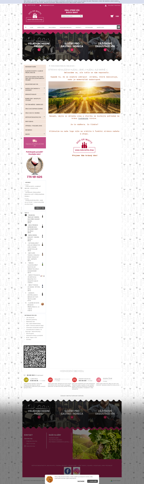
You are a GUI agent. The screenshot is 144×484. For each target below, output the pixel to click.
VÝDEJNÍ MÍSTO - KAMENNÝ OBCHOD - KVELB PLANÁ (33, 187)
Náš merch (28, 130)
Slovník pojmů (30, 333)
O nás (31, 27)
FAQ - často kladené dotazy (33, 323)
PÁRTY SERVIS (29, 121)
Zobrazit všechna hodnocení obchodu (72, 396)
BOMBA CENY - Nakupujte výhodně (33, 99)
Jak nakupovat (30, 317)
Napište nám (100, 27)
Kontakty (78, 27)
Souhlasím (93, 481)
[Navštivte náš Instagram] (76, 471)
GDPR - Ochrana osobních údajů (35, 325)
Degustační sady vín (31, 84)
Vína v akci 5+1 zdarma (32, 113)
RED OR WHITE (51, 465)
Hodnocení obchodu (66, 27)
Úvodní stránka (26, 27)
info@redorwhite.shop (31, 441)
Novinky (28, 182)
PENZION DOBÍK (72, 465)
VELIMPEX (89, 465)
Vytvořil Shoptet (116, 480)
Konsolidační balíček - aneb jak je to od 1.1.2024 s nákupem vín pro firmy (34, 202)
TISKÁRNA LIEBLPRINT (61, 465)
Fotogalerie (89, 27)
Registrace (117, 5)
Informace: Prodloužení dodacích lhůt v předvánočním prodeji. (34, 194)
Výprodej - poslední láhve (33, 125)
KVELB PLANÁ (97, 465)
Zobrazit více (39, 208)
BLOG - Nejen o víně (31, 337)
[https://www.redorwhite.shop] (34, 16)
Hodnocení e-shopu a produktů (34, 335)
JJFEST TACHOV (82, 465)
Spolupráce (52, 27)
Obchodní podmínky (31, 319)
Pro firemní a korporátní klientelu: (59, 441)
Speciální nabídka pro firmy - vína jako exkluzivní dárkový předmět (34, 78)
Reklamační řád (30, 321)
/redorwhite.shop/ (30, 446)
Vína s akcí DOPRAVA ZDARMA (34, 108)
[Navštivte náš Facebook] (67, 471)
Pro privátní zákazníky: (55, 440)
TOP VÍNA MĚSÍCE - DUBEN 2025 (34, 104)
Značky (27, 134)
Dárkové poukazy (30, 94)
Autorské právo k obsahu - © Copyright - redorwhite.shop (33, 330)
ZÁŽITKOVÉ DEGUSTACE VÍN (39, 465)
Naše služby (40, 27)
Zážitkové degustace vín (33, 117)
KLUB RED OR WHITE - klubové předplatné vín (34, 71)
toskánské (83, 118)
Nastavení (81, 481)
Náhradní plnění (30, 66)
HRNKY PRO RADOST (107, 465)
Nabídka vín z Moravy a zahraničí (32, 89)
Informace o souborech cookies (34, 327)
